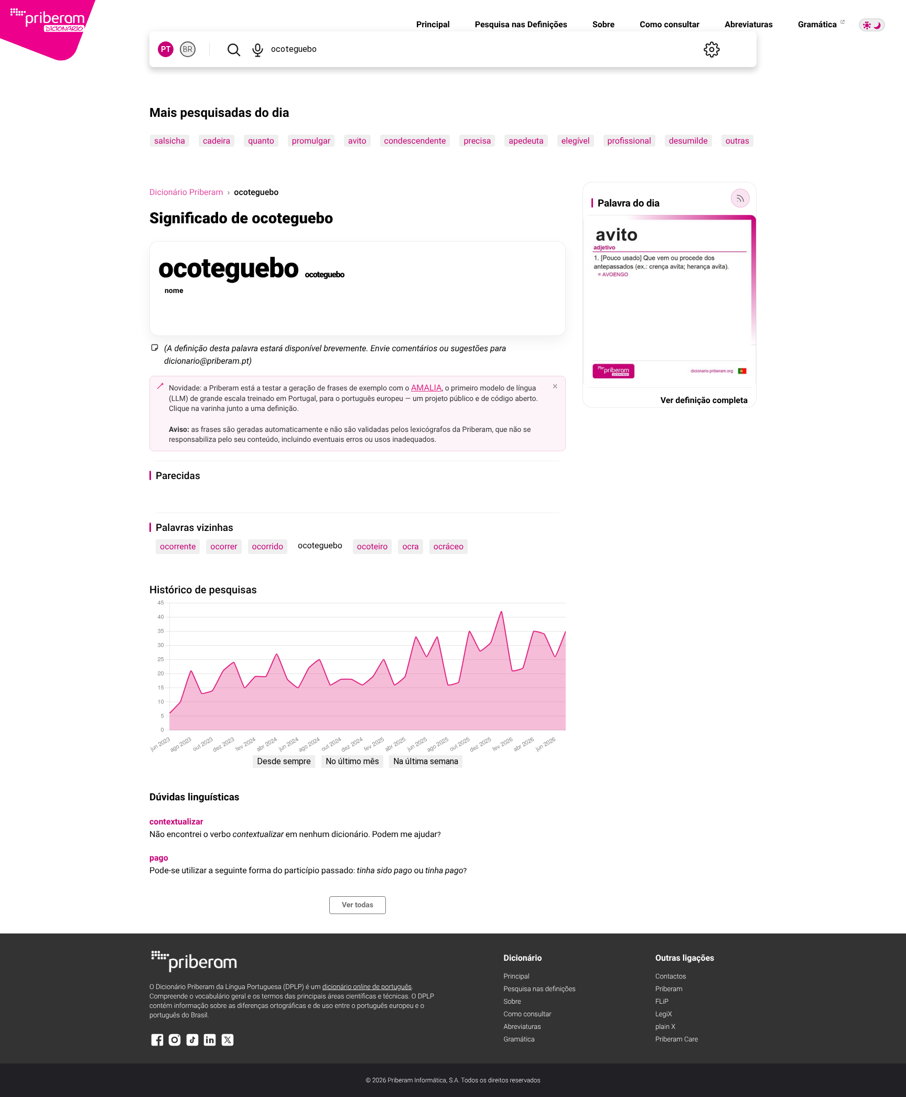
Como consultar (669, 24)
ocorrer (223, 546)
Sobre (603, 24)
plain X (665, 1027)
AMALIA (426, 388)
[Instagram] (174, 1045)
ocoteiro (372, 546)
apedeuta (526, 141)
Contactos (670, 977)
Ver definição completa (704, 400)
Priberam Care (676, 1040)
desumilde (688, 141)
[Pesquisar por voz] (257, 49)
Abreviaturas (749, 24)
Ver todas (357, 905)
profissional (629, 141)
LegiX (663, 1014)
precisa (477, 141)
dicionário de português (367, 987)
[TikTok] (192, 1045)
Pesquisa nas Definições (521, 24)
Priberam (669, 989)
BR (187, 49)
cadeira (216, 141)
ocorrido (268, 546)
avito (357, 141)
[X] (227, 1045)
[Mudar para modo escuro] (872, 24)
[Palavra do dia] (740, 198)
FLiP (661, 1002)
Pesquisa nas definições (540, 989)
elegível (576, 141)
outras (737, 141)
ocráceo (448, 546)
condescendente (415, 141)
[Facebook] (157, 1045)
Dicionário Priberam (186, 192)
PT (166, 49)
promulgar (311, 141)
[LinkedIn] (210, 1045)
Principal (433, 24)
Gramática (818, 24)
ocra (410, 546)
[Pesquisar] (233, 49)
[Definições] (711, 49)
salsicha (169, 141)
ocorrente (178, 546)
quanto (261, 141)
